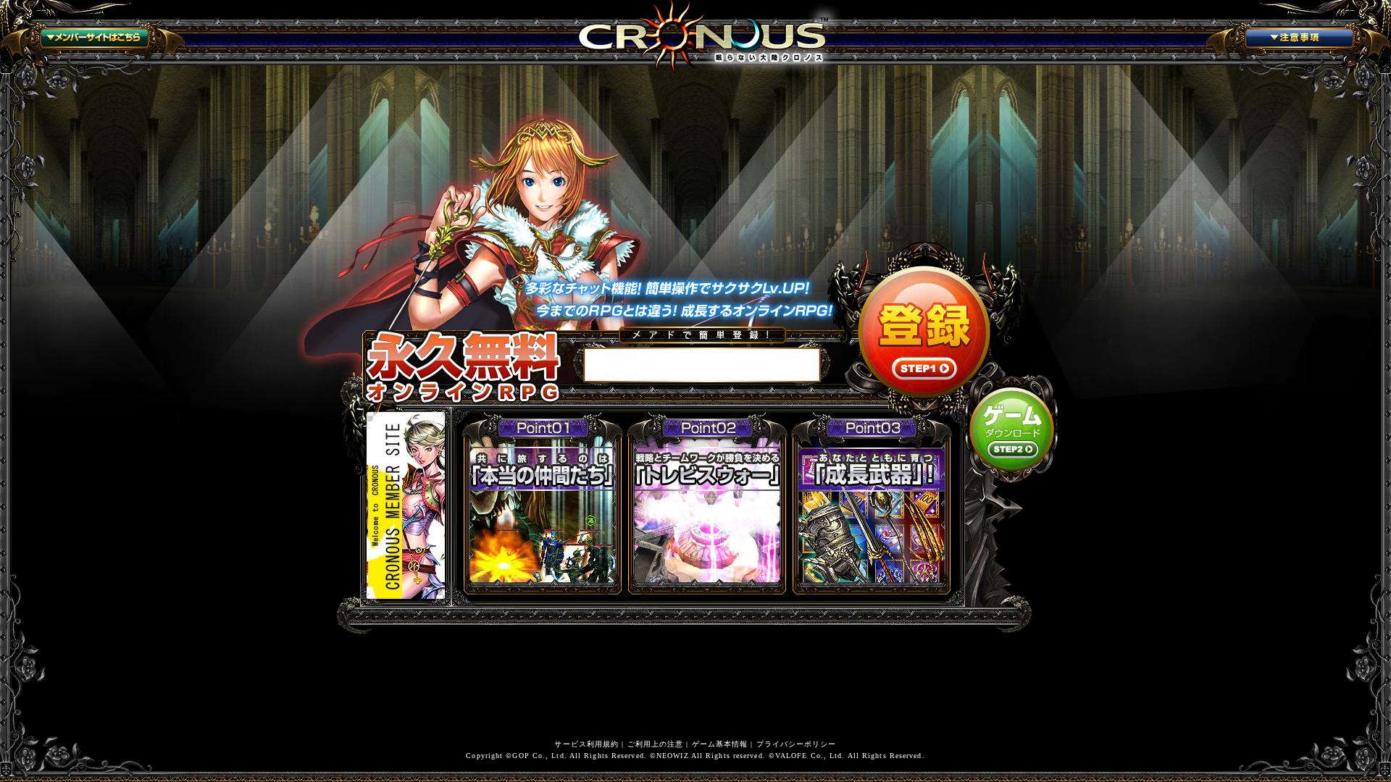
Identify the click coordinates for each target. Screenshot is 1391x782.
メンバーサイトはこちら (93, 41)
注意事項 (1298, 41)
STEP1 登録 (924, 331)
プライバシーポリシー (796, 744)
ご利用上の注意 (655, 744)
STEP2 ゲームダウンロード (1012, 429)
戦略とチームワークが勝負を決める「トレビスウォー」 (707, 501)
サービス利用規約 (586, 744)
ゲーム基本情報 (720, 744)
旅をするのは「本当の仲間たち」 (543, 501)
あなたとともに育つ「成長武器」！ (872, 501)
